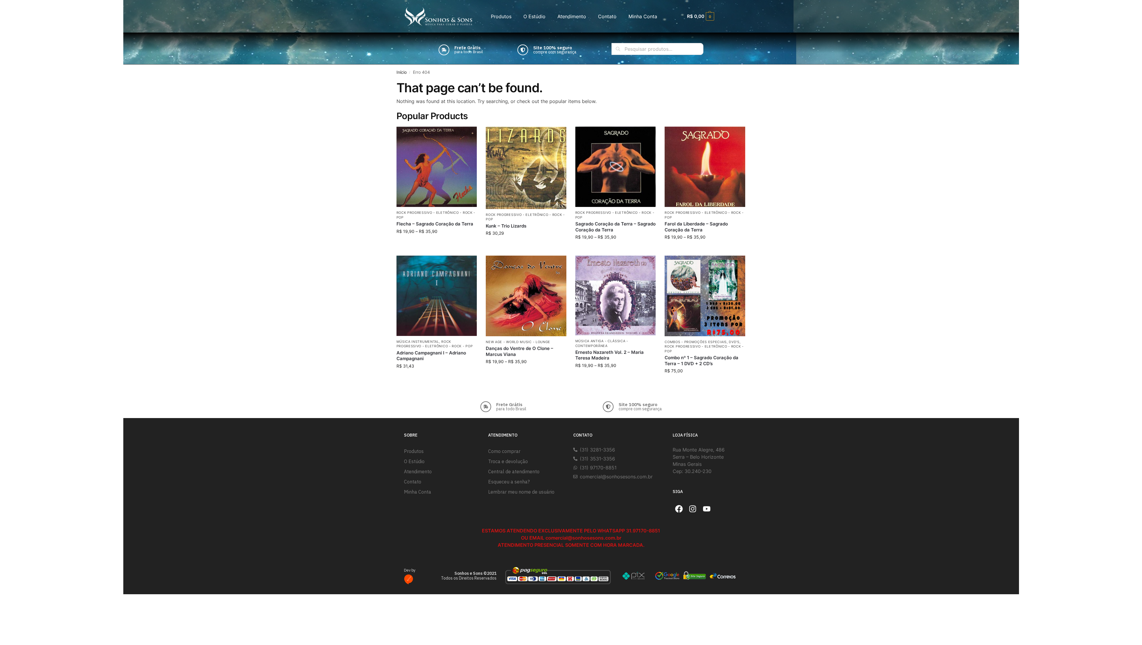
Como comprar (504, 451)
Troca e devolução (508, 461)
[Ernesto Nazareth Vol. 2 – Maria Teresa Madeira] (615, 295)
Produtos (501, 16)
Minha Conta (642, 16)
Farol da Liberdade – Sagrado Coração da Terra (696, 227)
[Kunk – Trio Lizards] (526, 168)
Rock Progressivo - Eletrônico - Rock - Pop (434, 344)
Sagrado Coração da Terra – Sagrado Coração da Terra (615, 227)
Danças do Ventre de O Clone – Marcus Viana (519, 351)
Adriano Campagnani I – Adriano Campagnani (431, 356)
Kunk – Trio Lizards (506, 226)
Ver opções (436, 243)
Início (401, 72)
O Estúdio (534, 16)
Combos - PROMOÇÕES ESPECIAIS (696, 342)
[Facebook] (679, 509)
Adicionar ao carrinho (526, 245)
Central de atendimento (514, 471)
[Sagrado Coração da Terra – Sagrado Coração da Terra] (615, 167)
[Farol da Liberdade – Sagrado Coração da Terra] (705, 167)
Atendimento (571, 16)
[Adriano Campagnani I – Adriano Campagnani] (436, 296)
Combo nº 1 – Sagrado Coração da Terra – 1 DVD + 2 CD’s (701, 360)
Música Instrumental (417, 342)
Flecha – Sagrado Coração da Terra (434, 224)
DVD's (734, 342)
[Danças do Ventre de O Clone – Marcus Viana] (526, 296)
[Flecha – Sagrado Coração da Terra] (436, 167)
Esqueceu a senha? (509, 482)
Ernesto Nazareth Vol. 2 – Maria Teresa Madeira (609, 355)
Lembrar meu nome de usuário (521, 492)
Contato (607, 16)
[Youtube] (706, 509)
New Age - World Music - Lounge (518, 342)
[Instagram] (693, 509)
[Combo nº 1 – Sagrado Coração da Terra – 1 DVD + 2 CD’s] (705, 296)
